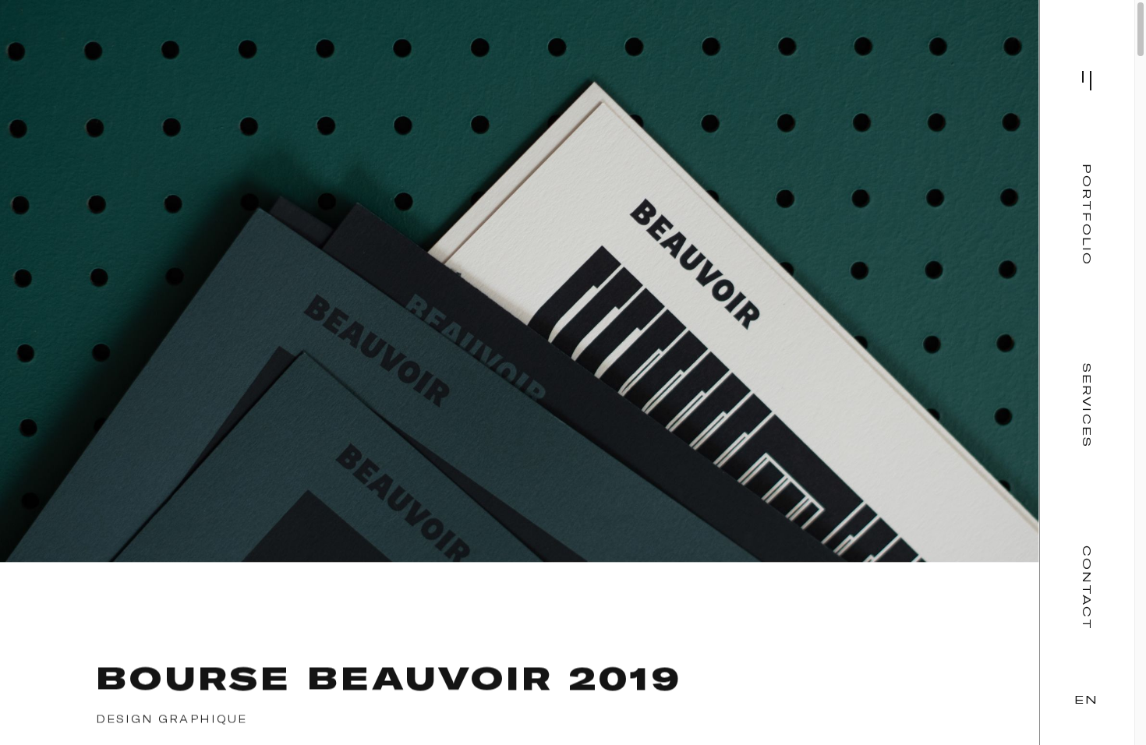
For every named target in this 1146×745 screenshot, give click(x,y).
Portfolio (1087, 215)
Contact (1087, 588)
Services (1087, 405)
